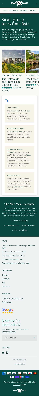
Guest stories (7, 302)
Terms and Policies (19, 364)
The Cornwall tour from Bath (13, 256)
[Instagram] (7, 352)
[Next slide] (35, 70)
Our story (5, 279)
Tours (5, 10)
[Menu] (2, 3)
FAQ (3, 283)
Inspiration (24, 10)
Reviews (33, 10)
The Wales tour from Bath (12, 259)
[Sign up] (34, 338)
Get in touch (19, 187)
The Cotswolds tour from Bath (14, 252)
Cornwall (10, 152)
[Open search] (36, 3)
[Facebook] (3, 352)
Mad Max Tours (21, 360)
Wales (28, 155)
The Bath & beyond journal (12, 298)
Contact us (6, 286)
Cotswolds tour (16, 132)
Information (13, 10)
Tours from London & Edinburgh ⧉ (15, 263)
